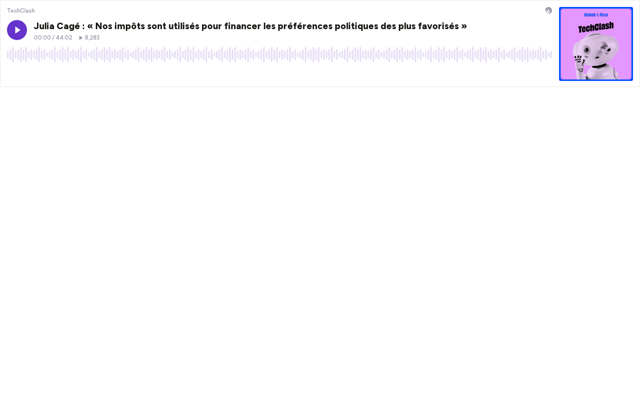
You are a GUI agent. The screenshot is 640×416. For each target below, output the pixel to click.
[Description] (545, 74)
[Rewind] (13, 74)
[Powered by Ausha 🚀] (548, 10)
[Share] (529, 74)
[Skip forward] (46, 74)
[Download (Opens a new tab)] (512, 74)
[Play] (17, 30)
